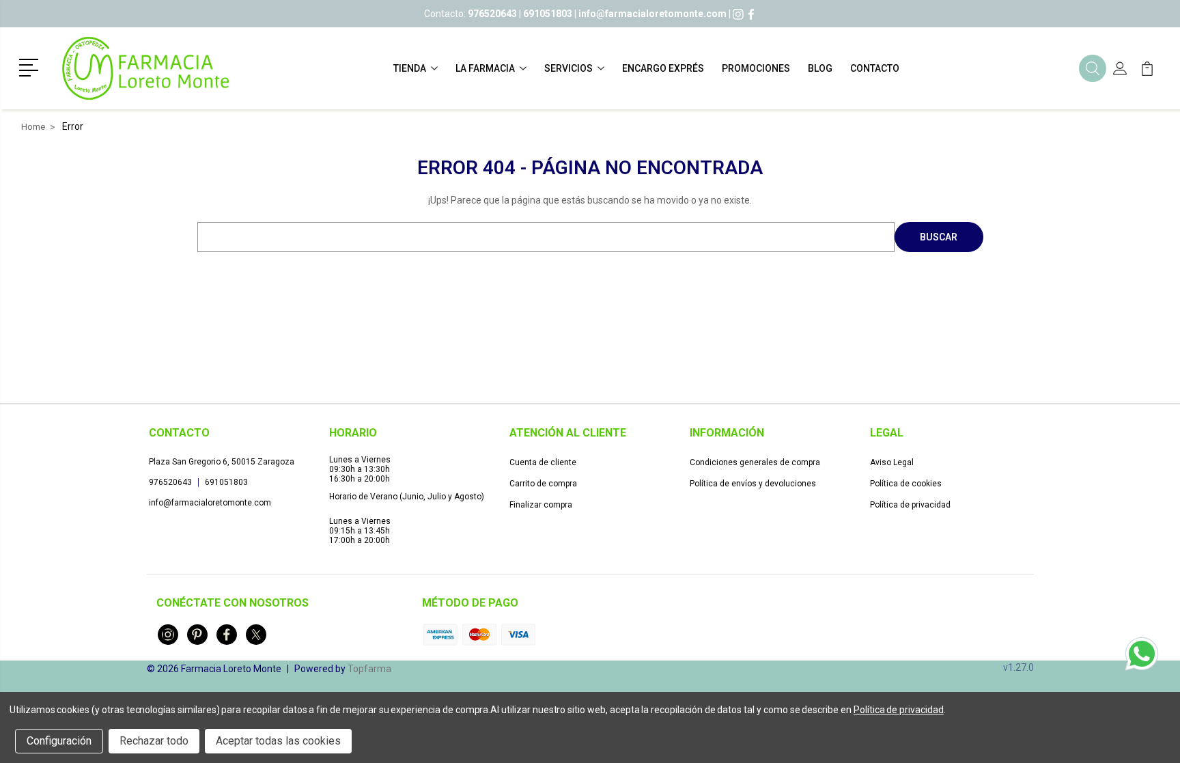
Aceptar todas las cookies (278, 740)
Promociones (756, 68)
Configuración (59, 740)
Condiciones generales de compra (755, 462)
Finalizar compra (540, 505)
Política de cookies (906, 483)
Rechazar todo (154, 740)
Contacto (874, 68)
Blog (820, 68)
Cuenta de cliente (542, 462)
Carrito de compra (543, 483)
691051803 (226, 482)
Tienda (409, 68)
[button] (31, 66)
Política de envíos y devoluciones (753, 483)
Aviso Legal (892, 462)
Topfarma (369, 668)
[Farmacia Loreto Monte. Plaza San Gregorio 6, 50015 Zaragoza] (145, 68)
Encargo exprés (663, 68)
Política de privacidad (910, 505)
